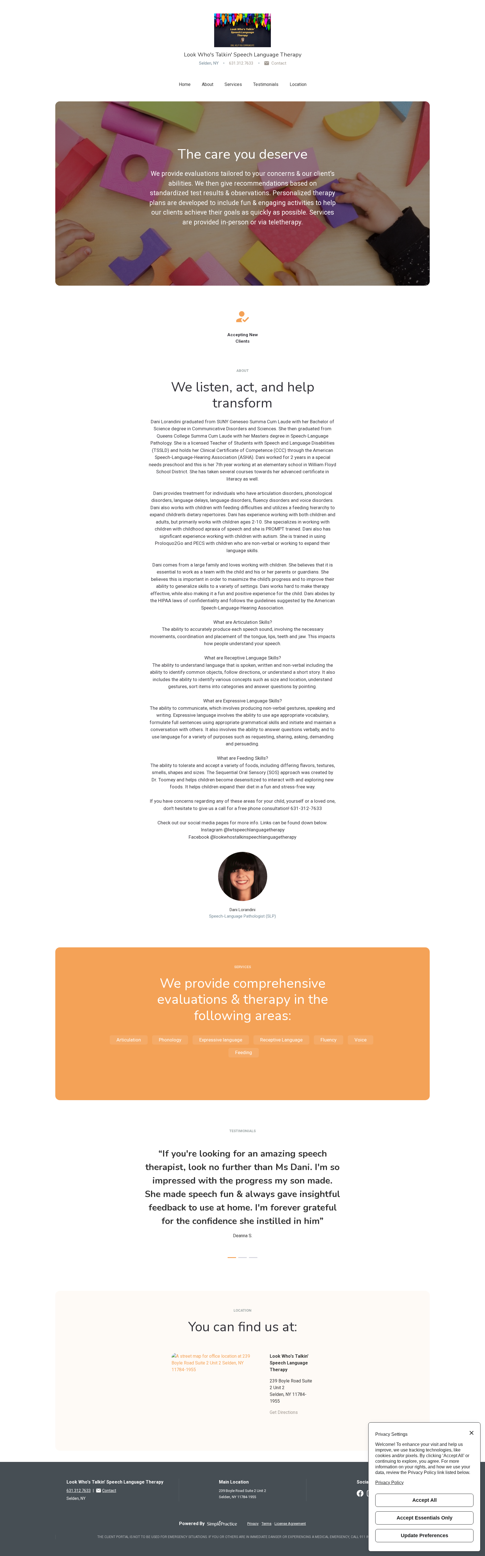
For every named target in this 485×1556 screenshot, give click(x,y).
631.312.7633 (241, 63)
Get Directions (284, 1412)
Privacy (252, 1523)
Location (298, 84)
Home (185, 84)
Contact (278, 63)
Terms (266, 1523)
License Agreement (290, 1523)
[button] (232, 1257)
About (207, 84)
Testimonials (265, 84)
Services (233, 84)
